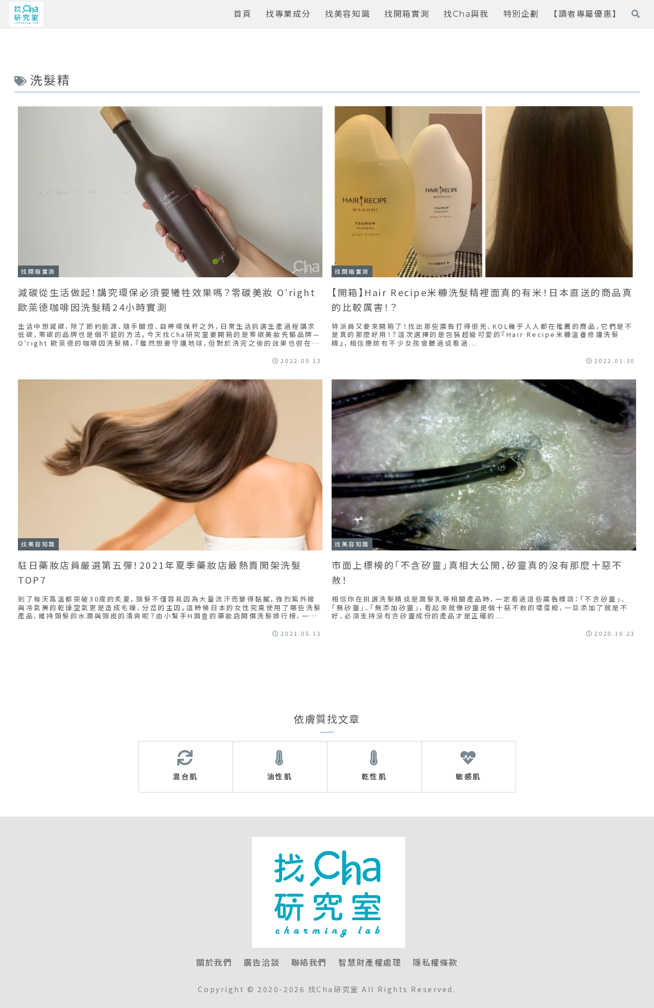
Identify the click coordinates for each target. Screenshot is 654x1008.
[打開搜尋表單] (636, 14)
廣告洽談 (261, 963)
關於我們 (214, 963)
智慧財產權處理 (369, 963)
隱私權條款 (435, 963)
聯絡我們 (309, 963)
